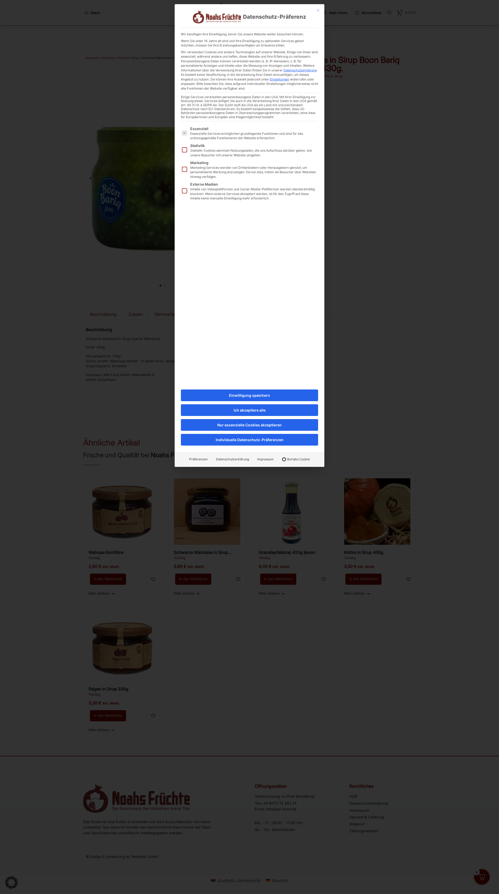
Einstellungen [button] (279, 79)
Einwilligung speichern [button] (249, 395)
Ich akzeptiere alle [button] (250, 410)
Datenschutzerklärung (300, 70)
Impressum (265, 459)
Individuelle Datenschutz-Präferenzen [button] (250, 440)
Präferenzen (198, 459)
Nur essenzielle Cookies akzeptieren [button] (249, 425)
